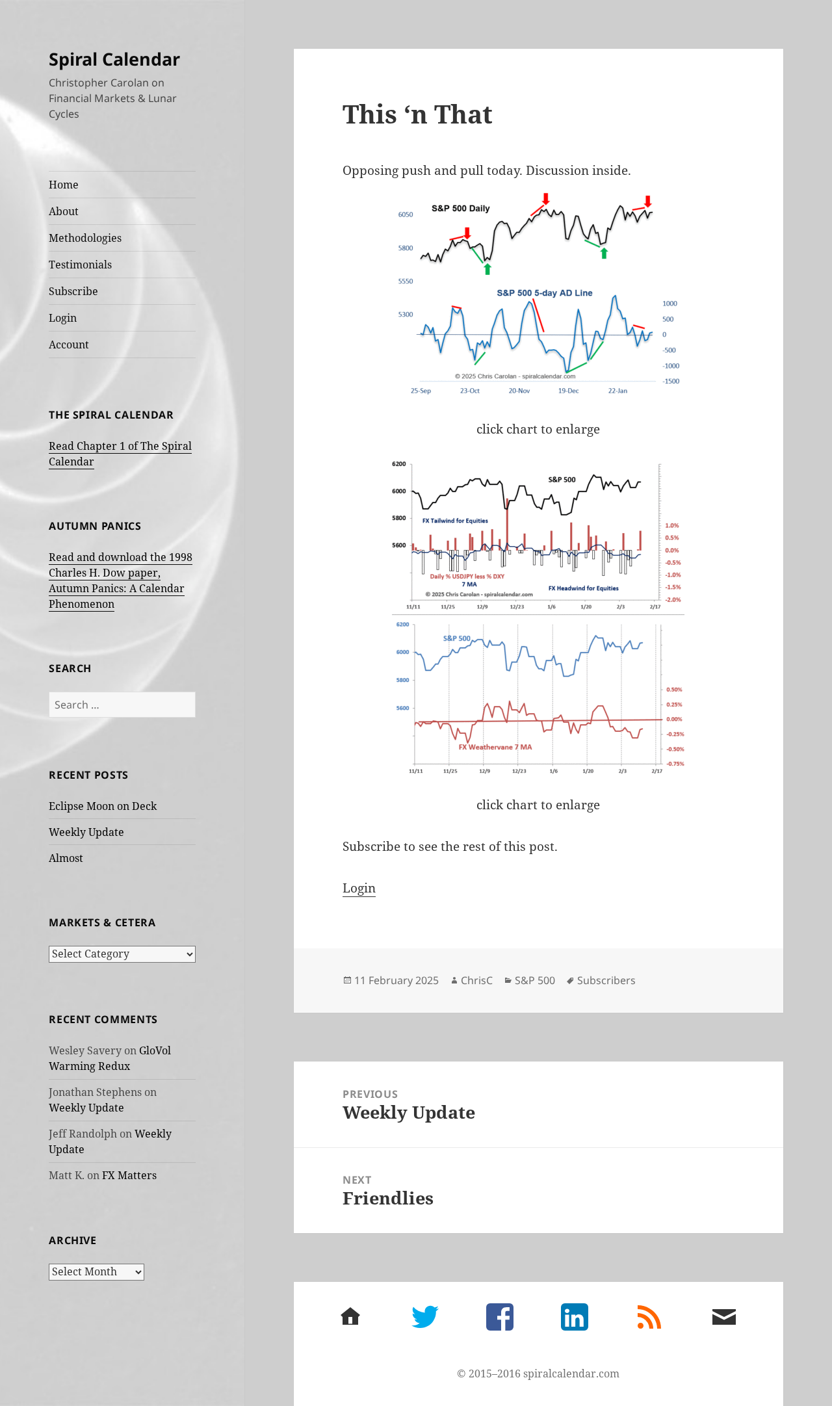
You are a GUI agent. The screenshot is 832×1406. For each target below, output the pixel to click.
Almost (66, 858)
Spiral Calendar (114, 59)
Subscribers (606, 980)
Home (64, 184)
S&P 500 (535, 980)
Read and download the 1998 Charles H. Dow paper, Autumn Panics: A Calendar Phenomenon (120, 580)
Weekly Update (86, 832)
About (64, 211)
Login (63, 318)
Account (69, 344)
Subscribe (73, 291)
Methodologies (85, 238)
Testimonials (80, 264)
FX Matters (129, 1175)
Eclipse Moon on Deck (103, 806)
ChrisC (477, 980)
